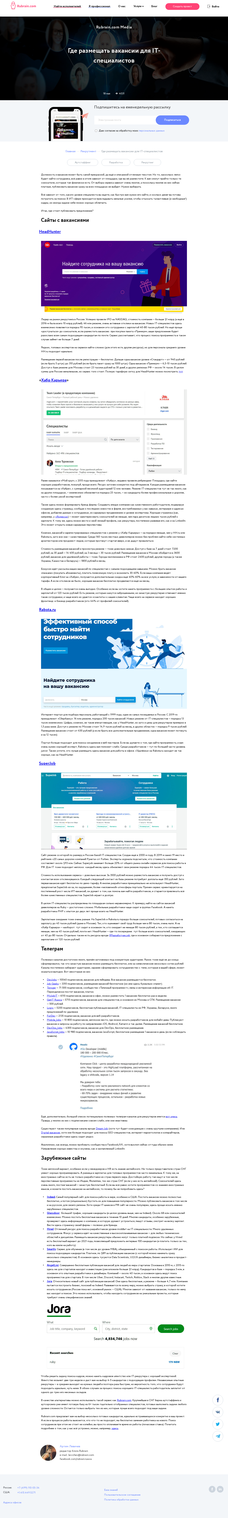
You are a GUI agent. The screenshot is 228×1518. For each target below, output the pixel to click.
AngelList (53, 1265)
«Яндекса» (61, 517)
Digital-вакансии (50, 1133)
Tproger (51, 988)
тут (181, 372)
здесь (115, 1428)
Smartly (51, 1249)
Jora (49, 1281)
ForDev (51, 1016)
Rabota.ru (47, 610)
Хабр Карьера (53, 380)
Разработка (116, 162)
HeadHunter (50, 232)
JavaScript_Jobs (55, 1032)
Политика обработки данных (121, 1500)
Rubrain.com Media (114, 27)
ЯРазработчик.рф (119, 935)
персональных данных (152, 131)
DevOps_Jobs (54, 1028)
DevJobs (52, 980)
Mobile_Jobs (54, 1020)
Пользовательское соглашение (122, 1495)
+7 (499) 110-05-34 (28, 1488)
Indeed (51, 1197)
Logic (50, 1008)
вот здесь (171, 1117)
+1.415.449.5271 (26, 1493)
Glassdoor (53, 1213)
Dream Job (102, 1129)
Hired (50, 1229)
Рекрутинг (147, 162)
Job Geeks (53, 984)
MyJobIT (52, 996)
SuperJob (47, 763)
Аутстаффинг (82, 162)
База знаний (111, 1490)
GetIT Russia (54, 1000)
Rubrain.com (124, 1400)
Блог (154, 6)
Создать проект (182, 6)
